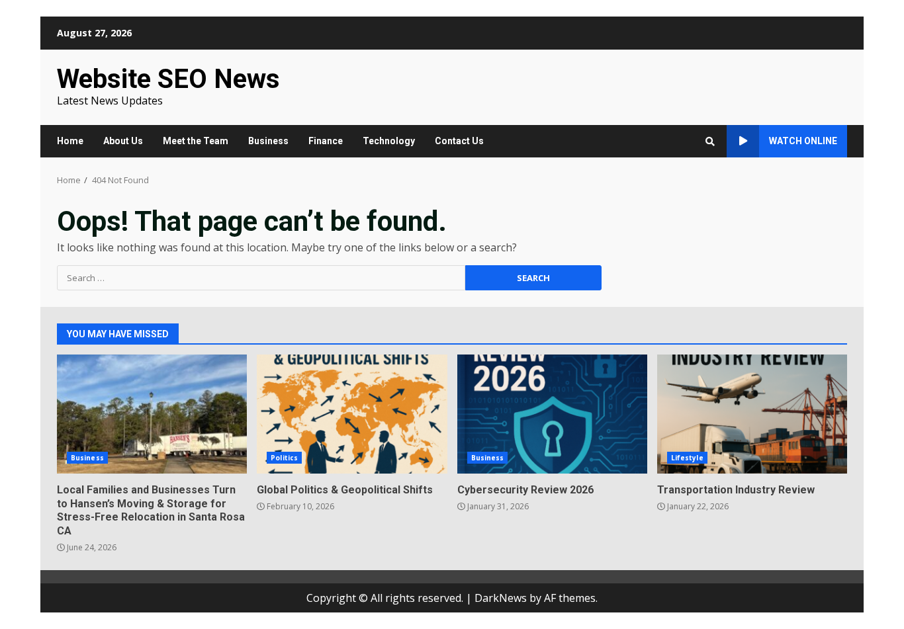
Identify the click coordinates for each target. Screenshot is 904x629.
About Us (123, 141)
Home (70, 141)
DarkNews (501, 598)
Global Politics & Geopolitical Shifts (352, 414)
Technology (389, 141)
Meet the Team (195, 141)
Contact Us (459, 141)
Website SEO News (168, 79)
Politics (284, 457)
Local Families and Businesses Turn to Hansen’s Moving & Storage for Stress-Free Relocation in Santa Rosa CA (152, 414)
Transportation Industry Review (752, 414)
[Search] (710, 141)
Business (268, 141)
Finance (325, 141)
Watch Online (803, 141)
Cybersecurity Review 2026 (552, 414)
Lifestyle (687, 457)
